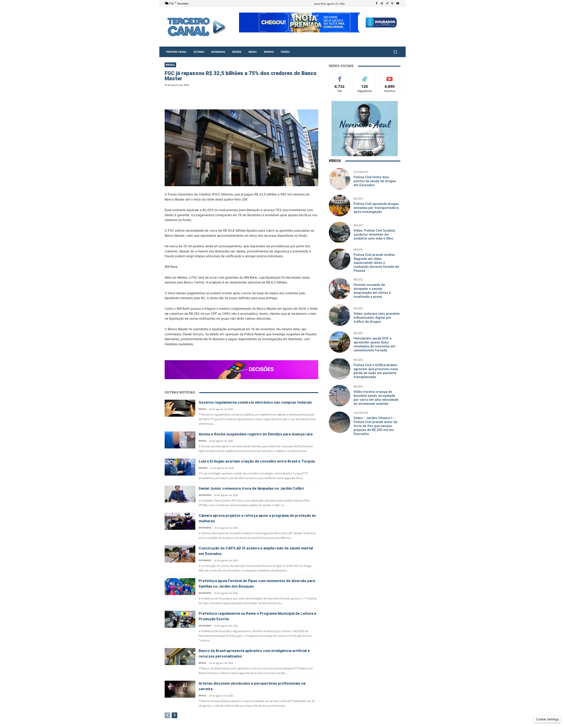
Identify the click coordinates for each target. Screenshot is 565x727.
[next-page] (174, 715)
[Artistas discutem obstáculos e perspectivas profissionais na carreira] (180, 689)
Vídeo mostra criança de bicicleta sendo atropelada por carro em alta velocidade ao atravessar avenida (376, 398)
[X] (392, 3)
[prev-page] (167, 715)
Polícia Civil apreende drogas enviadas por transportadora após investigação (376, 208)
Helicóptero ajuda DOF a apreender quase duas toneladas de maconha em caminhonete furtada (374, 344)
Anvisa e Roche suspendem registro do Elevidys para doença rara (256, 434)
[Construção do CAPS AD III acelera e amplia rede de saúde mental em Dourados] (180, 553)
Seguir (364, 76)
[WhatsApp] (200, 96)
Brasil (170, 65)
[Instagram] (381, 3)
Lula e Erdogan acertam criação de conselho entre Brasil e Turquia (257, 461)
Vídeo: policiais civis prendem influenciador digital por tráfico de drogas (377, 318)
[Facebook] (376, 3)
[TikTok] (387, 3)
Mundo (203, 468)
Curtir (339, 76)
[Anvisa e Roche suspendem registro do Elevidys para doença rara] (180, 439)
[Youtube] (397, 3)
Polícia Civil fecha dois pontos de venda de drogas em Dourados (375, 181)
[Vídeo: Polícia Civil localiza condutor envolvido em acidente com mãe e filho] (339, 232)
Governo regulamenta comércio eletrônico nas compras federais (255, 402)
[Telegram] (215, 96)
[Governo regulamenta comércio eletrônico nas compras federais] (180, 408)
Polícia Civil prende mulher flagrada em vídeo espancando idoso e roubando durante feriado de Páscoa (376, 263)
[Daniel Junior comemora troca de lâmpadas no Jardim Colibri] (180, 494)
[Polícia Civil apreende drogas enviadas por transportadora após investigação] (339, 205)
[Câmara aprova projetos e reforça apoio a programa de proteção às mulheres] (180, 521)
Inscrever (389, 76)
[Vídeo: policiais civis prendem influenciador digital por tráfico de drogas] (339, 315)
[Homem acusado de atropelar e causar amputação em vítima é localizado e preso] (339, 288)
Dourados (205, 495)
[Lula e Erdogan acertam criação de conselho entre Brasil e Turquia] (180, 467)
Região (358, 198)
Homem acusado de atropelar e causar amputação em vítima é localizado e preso (372, 291)
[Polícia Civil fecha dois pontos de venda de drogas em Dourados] (339, 178)
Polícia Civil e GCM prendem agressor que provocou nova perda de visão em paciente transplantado (376, 371)
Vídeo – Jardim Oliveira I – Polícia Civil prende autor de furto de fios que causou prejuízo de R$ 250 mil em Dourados (375, 426)
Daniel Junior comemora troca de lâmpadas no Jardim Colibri (251, 488)
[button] (395, 52)
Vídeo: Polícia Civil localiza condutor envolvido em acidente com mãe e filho (374, 234)
